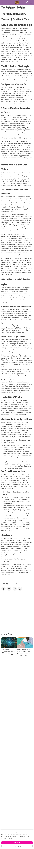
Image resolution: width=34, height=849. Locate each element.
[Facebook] (3, 589)
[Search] (27, 2)
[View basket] (31, 2)
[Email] (15, 589)
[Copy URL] (20, 589)
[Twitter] (9, 589)
